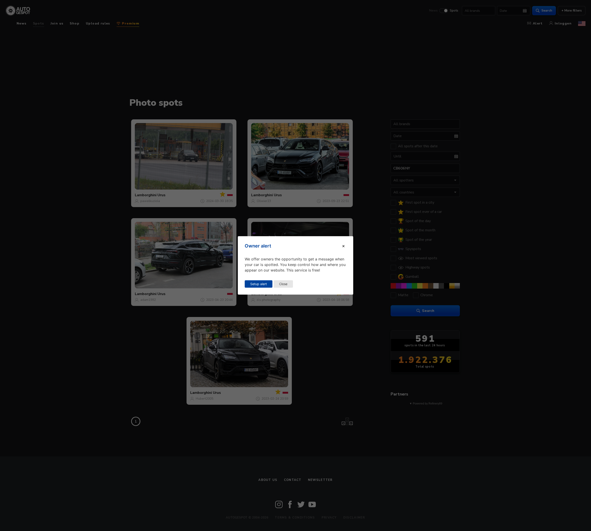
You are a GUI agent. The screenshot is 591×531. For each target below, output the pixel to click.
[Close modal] (343, 246)
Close (283, 284)
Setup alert (258, 284)
